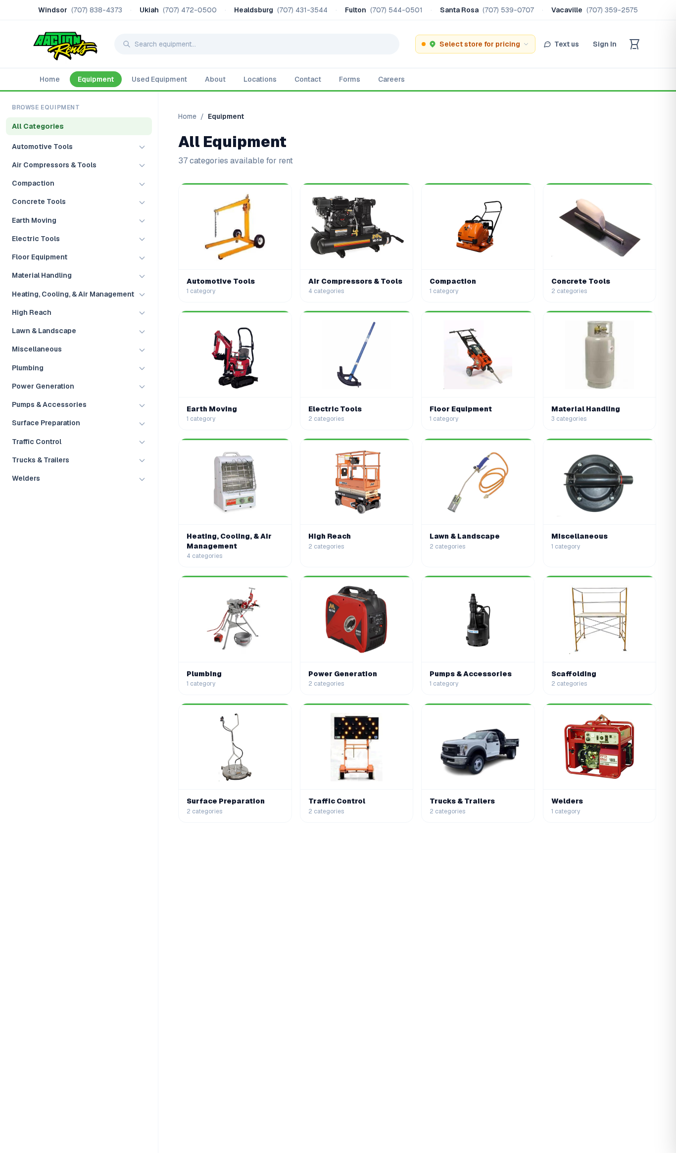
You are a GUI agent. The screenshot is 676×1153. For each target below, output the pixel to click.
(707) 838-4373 (96, 9)
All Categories (38, 126)
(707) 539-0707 (508, 9)
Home (50, 79)
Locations (260, 79)
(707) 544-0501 (396, 9)
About (215, 79)
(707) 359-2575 (612, 9)
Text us (566, 44)
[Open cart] (634, 44)
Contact (307, 79)
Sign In (605, 44)
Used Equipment (159, 79)
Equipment (96, 79)
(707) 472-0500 (190, 9)
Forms (349, 79)
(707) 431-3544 (302, 9)
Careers (391, 79)
